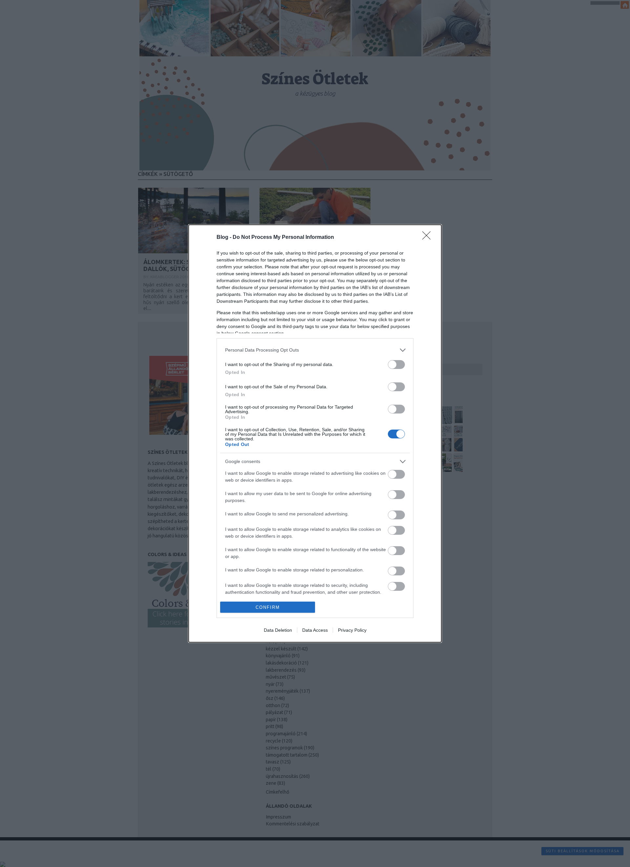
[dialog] (315, 434)
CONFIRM (268, 607)
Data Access (315, 630)
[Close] (428, 237)
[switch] (396, 364)
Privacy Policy (352, 630)
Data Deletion (278, 630)
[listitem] (315, 350)
